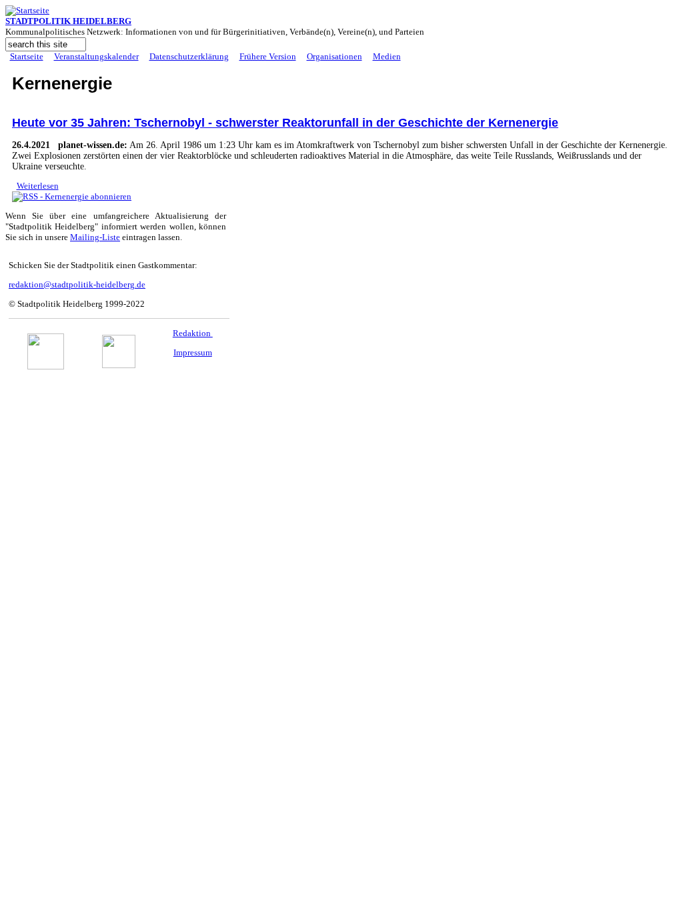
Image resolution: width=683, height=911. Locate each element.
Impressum (192, 352)
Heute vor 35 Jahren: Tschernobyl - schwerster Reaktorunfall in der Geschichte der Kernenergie (285, 122)
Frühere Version (267, 56)
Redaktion (193, 333)
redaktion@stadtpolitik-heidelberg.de (77, 284)
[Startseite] (27, 10)
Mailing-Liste (95, 237)
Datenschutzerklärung (189, 56)
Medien (387, 56)
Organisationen (334, 56)
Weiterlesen (38, 186)
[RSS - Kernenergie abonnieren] (71, 196)
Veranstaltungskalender (96, 56)
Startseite (26, 56)
